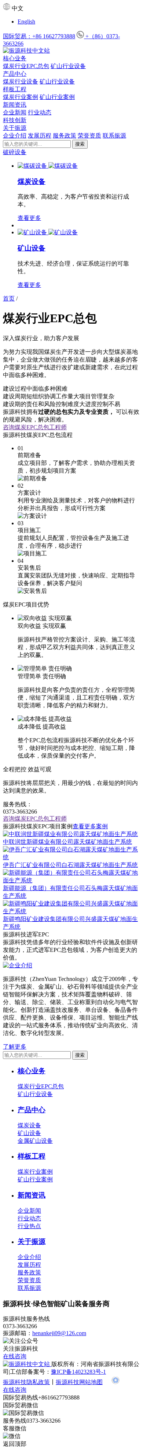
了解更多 (14, 1046)
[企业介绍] (17, 965)
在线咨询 (14, 1356)
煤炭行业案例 (20, 97)
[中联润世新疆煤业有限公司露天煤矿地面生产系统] (70, 834)
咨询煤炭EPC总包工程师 (35, 427)
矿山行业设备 (68, 66)
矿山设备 (31, 248)
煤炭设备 (31, 181)
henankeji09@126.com (59, 1333)
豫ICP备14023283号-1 (78, 1372)
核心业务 (14, 58)
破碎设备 (14, 152)
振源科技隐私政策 (26, 1382)
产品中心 (14, 74)
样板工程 (14, 89)
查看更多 (29, 218)
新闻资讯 (14, 105)
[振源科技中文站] (71, 51)
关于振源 (14, 128)
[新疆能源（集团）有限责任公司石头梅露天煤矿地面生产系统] (71, 880)
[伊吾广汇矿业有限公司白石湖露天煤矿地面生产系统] (71, 857)
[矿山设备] (33, 232)
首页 (9, 298)
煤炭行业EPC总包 (26, 66)
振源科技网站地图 (79, 1382)
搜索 (80, 144)
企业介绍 (14, 135)
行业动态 (39, 112)
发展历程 (39, 135)
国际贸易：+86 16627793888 (39, 36)
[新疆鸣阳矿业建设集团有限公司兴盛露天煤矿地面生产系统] (71, 911)
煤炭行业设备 (20, 81)
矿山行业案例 (57, 97)
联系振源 (114, 135)
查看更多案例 (90, 826)
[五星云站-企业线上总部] (115, 1382)
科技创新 (14, 120)
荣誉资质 (89, 135)
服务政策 (64, 135)
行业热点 (29, 1226)
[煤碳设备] (33, 166)
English (26, 21)
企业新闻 (14, 112)
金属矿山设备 (35, 1141)
